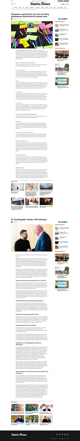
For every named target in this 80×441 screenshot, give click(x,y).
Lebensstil (46, 7)
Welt (23, 7)
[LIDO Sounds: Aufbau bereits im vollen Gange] (62, 54)
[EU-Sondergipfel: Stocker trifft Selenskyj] (32, 238)
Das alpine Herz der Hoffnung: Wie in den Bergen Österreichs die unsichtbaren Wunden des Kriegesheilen (46, 193)
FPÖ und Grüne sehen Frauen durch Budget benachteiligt (31, 413)
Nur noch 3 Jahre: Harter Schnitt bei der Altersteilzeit (17, 424)
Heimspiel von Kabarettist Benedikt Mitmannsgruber (63, 43)
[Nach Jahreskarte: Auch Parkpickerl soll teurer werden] (62, 81)
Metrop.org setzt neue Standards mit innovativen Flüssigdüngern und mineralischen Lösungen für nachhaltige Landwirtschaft (17, 208)
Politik (20, 7)
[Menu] (11, 1)
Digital (42, 7)
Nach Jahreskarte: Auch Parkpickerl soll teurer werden (62, 87)
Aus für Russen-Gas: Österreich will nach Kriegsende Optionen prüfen (17, 413)
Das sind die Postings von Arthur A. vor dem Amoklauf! (64, 39)
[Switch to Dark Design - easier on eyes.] (61, 4)
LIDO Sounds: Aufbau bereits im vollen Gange (62, 60)
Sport (55, 7)
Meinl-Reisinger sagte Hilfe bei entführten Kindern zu (45, 424)
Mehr (65, 7)
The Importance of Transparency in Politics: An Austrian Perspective (31, 207)
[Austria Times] (40, 4)
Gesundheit (38, 7)
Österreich (15, 7)
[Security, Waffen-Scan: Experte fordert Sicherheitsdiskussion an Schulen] (57, 34)
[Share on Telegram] (66, 19)
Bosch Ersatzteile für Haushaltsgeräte (15, 192)
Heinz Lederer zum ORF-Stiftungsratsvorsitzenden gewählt (46, 413)
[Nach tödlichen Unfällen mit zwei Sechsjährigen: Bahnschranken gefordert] (62, 67)
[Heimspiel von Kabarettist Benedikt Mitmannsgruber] (57, 44)
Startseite (12, 9)
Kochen (51, 7)
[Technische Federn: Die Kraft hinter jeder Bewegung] (46, 201)
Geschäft (26, 7)
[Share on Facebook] (59, 19)
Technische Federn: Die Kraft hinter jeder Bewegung (46, 207)
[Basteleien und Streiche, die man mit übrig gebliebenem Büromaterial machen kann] (32, 34)
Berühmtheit (32, 7)
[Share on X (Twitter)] (61, 19)
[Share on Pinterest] (63, 19)
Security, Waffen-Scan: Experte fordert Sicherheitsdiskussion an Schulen (63, 34)
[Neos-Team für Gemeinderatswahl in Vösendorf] (31, 419)
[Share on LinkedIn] (64, 19)
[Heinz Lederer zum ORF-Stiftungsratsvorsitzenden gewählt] (46, 407)
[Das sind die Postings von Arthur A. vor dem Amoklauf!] (57, 39)
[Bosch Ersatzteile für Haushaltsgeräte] (17, 187)
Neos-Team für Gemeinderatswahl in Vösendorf (31, 424)
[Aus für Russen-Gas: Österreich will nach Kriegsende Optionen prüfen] (17, 407)
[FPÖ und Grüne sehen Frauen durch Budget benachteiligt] (31, 407)
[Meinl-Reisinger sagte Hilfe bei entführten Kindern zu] (46, 419)
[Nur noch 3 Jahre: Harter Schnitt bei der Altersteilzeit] (17, 419)
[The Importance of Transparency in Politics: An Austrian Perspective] (31, 201)
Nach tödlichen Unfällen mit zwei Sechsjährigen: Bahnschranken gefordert (62, 73)
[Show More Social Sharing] (68, 19)
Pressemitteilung (60, 7)
